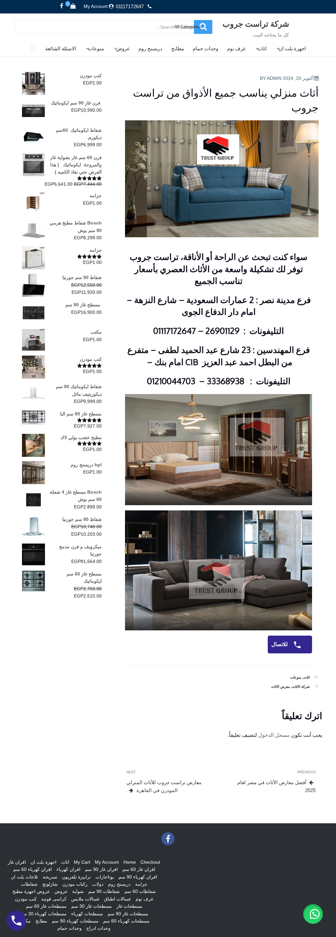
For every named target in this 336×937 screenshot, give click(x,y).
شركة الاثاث (301, 687)
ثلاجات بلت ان (24, 876)
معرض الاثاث (280, 687)
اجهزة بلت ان (292, 48)
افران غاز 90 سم (101, 869)
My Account (96, 6)
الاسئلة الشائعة (60, 48)
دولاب (97, 884)
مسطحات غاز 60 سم (46, 906)
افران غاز (17, 862)
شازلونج (50, 884)
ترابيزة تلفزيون (76, 876)
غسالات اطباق (117, 899)
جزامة (141, 884)
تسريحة (50, 876)
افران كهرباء (68, 869)
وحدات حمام (205, 48)
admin (274, 78)
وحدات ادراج (98, 928)
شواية (78, 891)
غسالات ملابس (85, 899)
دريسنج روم (150, 48)
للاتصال (280, 644)
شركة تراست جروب (255, 23)
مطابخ (177, 48)
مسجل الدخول (274, 735)
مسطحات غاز (129, 906)
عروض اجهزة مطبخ (31, 891)
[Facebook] (61, 6)
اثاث (262, 48)
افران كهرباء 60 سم (32, 869)
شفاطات (29, 884)
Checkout (150, 862)
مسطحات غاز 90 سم (128, 913)
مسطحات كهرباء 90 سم (75, 921)
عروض (123, 48)
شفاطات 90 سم (104, 891)
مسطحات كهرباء (87, 913)
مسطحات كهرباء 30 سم (43, 913)
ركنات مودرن (75, 884)
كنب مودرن (26, 899)
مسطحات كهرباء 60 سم (126, 921)
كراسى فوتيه (54, 899)
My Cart (82, 862)
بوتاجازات (104, 876)
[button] (313, 914)
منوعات (96, 48)
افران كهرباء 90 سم (137, 876)
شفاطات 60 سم (140, 891)
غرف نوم (236, 48)
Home (129, 862)
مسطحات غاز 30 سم (91, 906)
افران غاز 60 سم (138, 869)
